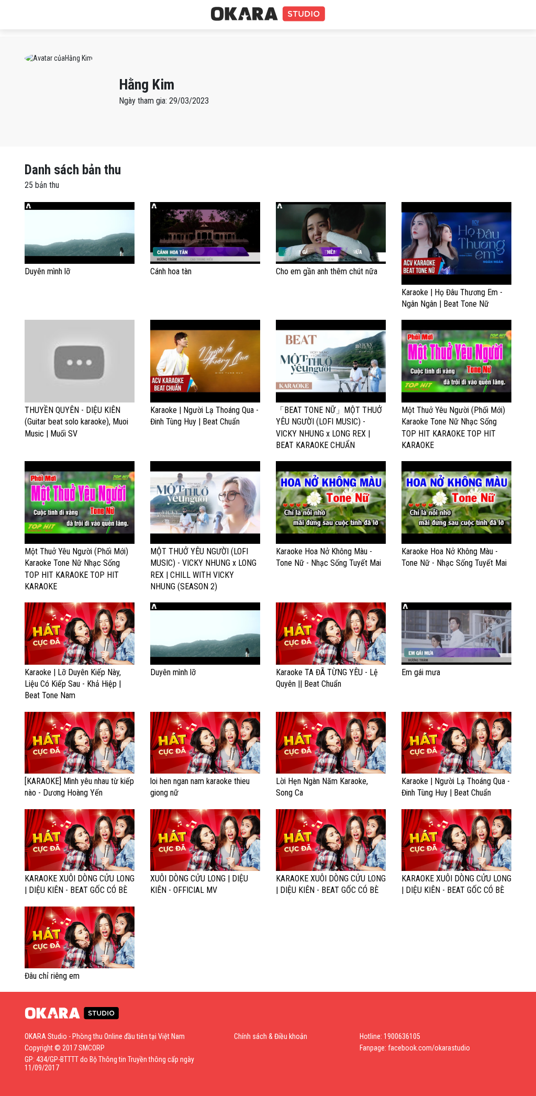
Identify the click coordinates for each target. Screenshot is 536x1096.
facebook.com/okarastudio (429, 1048)
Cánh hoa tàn (171, 271)
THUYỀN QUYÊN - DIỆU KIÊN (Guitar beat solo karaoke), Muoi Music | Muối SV (76, 422)
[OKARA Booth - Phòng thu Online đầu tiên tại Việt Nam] (268, 14)
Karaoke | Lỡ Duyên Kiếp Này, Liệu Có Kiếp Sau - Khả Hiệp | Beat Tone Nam (73, 684)
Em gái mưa (420, 672)
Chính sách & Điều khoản (270, 1036)
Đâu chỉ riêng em (52, 976)
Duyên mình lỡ (47, 271)
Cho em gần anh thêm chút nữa (326, 271)
